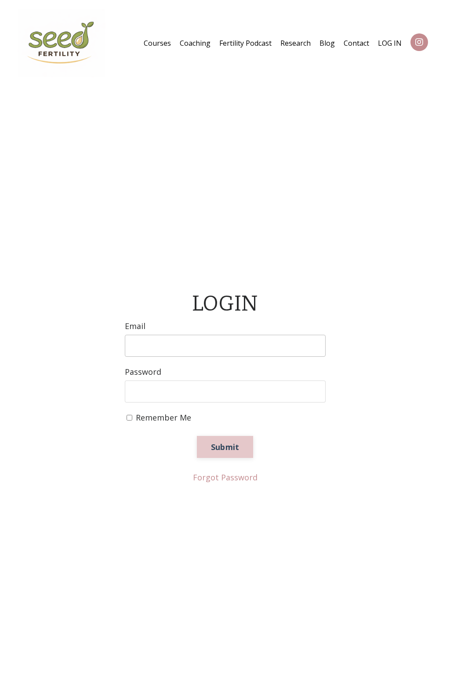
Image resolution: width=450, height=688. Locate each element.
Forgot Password (225, 477)
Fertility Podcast (245, 43)
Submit (225, 447)
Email (135, 326)
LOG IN (390, 43)
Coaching (195, 43)
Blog (327, 43)
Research (295, 43)
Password (143, 371)
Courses (157, 43)
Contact (356, 43)
